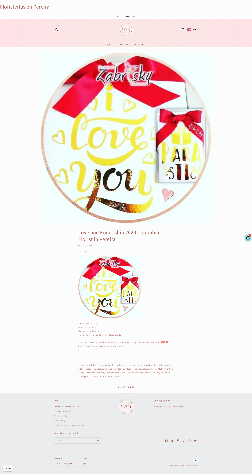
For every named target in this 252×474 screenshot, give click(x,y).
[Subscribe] (98, 440)
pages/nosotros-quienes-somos (169, 406)
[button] (57, 30)
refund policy (59, 420)
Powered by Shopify (192, 465)
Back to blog (127, 387)
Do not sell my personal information (69, 425)
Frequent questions (62, 411)
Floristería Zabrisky (179, 465)
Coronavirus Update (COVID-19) (67, 407)
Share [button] (83, 251)
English (84, 464)
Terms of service (61, 416)
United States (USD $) (65, 464)
